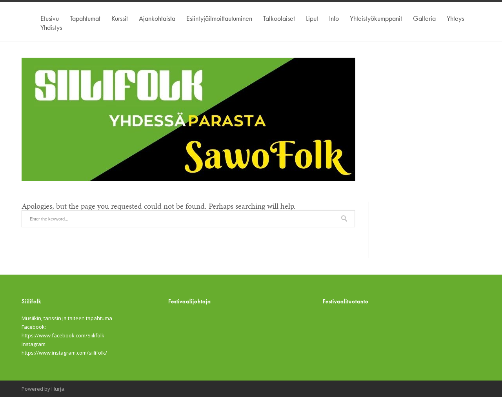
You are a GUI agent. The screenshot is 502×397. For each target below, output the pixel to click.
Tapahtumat (85, 18)
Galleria (424, 18)
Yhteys (455, 18)
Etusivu (49, 18)
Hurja (57, 388)
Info (334, 18)
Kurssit (119, 18)
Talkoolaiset (279, 18)
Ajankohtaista (157, 18)
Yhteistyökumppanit (376, 18)
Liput (312, 18)
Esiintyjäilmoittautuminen (219, 18)
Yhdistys (51, 27)
